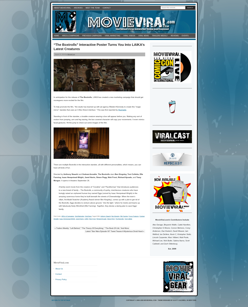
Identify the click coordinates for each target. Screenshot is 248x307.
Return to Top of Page (61, 300)
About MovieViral (62, 8)
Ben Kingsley (115, 216)
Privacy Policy (61, 279)
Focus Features (134, 216)
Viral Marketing (112, 36)
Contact (107, 8)
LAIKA (86, 219)
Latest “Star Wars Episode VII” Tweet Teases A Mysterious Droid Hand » (115, 231)
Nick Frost (92, 219)
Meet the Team (93, 8)
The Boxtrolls (119, 219)
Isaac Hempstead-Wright (67, 219)
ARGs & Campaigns (70, 36)
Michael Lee (71, 54)
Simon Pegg (111, 219)
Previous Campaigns (92, 36)
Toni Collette (128, 219)
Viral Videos (129, 36)
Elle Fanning (124, 216)
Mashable (122, 110)
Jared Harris (80, 219)
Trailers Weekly (160, 36)
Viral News (143, 36)
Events (185, 36)
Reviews (175, 36)
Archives (78, 8)
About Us (59, 269)
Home (56, 36)
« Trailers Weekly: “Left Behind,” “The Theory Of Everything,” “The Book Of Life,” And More (92, 228)
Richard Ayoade (101, 219)
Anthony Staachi (105, 216)
